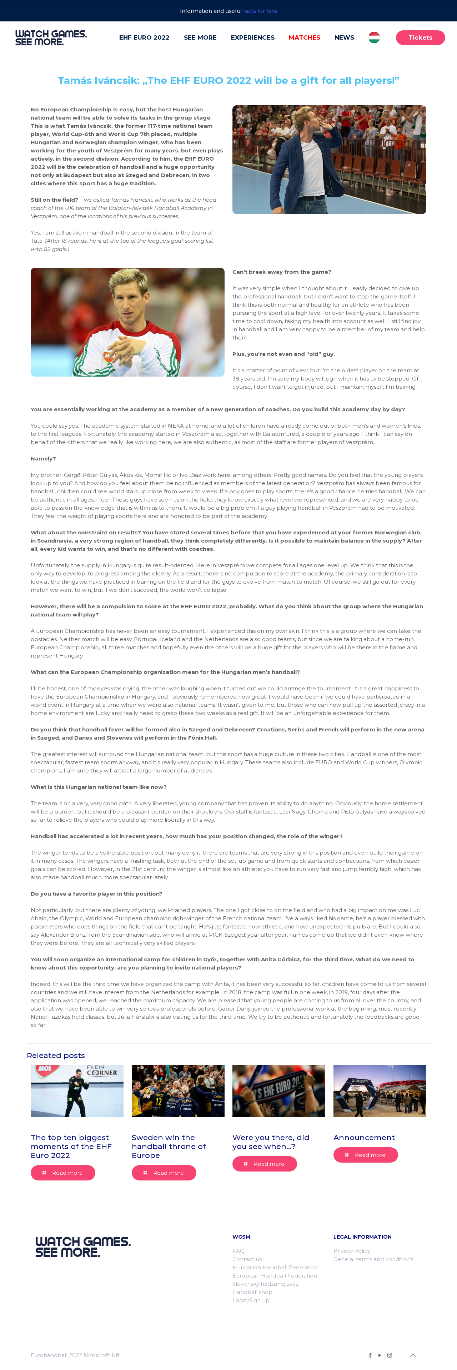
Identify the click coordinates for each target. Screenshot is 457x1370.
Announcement (364, 1137)
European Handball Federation (274, 1275)
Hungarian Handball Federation (275, 1267)
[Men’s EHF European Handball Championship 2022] (51, 37)
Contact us (247, 1259)
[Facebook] (370, 1355)
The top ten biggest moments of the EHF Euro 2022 (71, 1146)
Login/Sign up (251, 1300)
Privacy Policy (351, 1251)
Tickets (420, 37)
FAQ (238, 1251)
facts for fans (260, 10)
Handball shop (252, 1292)
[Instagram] (389, 1355)
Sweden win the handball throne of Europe (169, 1146)
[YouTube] (380, 1355)
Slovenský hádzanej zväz (265, 1283)
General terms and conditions (373, 1259)
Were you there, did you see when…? (271, 1142)
